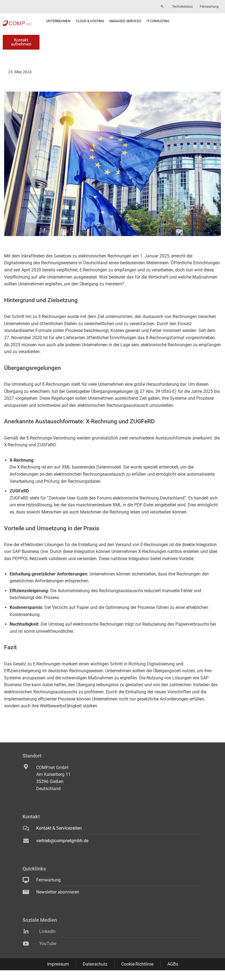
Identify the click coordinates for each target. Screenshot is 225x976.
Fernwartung (209, 6)
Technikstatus (182, 6)
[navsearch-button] (162, 7)
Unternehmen (58, 21)
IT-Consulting (158, 21)
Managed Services (125, 21)
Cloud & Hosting (90, 21)
